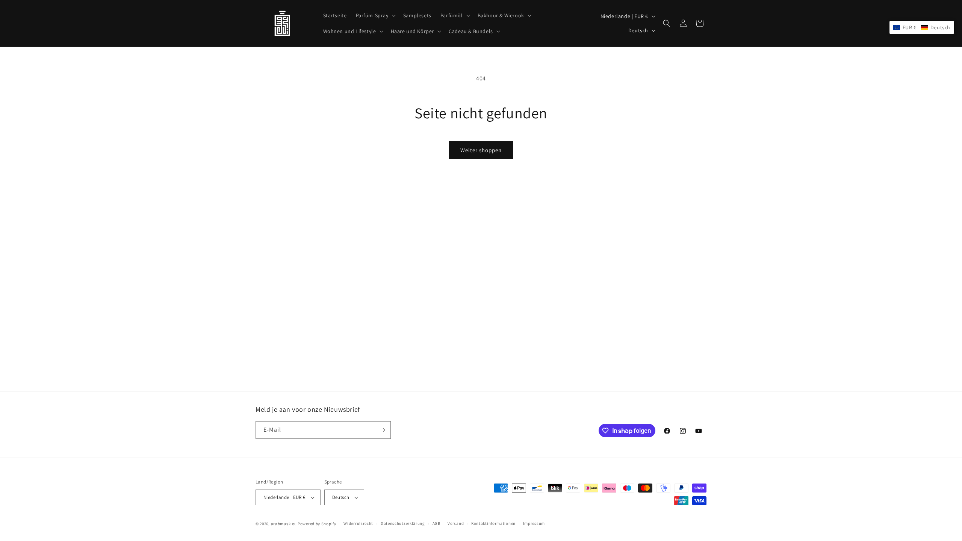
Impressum (534, 523)
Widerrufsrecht (358, 523)
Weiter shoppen (481, 150)
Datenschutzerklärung (403, 523)
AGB (436, 523)
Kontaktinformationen (493, 523)
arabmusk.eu (284, 523)
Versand (456, 523)
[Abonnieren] (382, 430)
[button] (375, 15)
